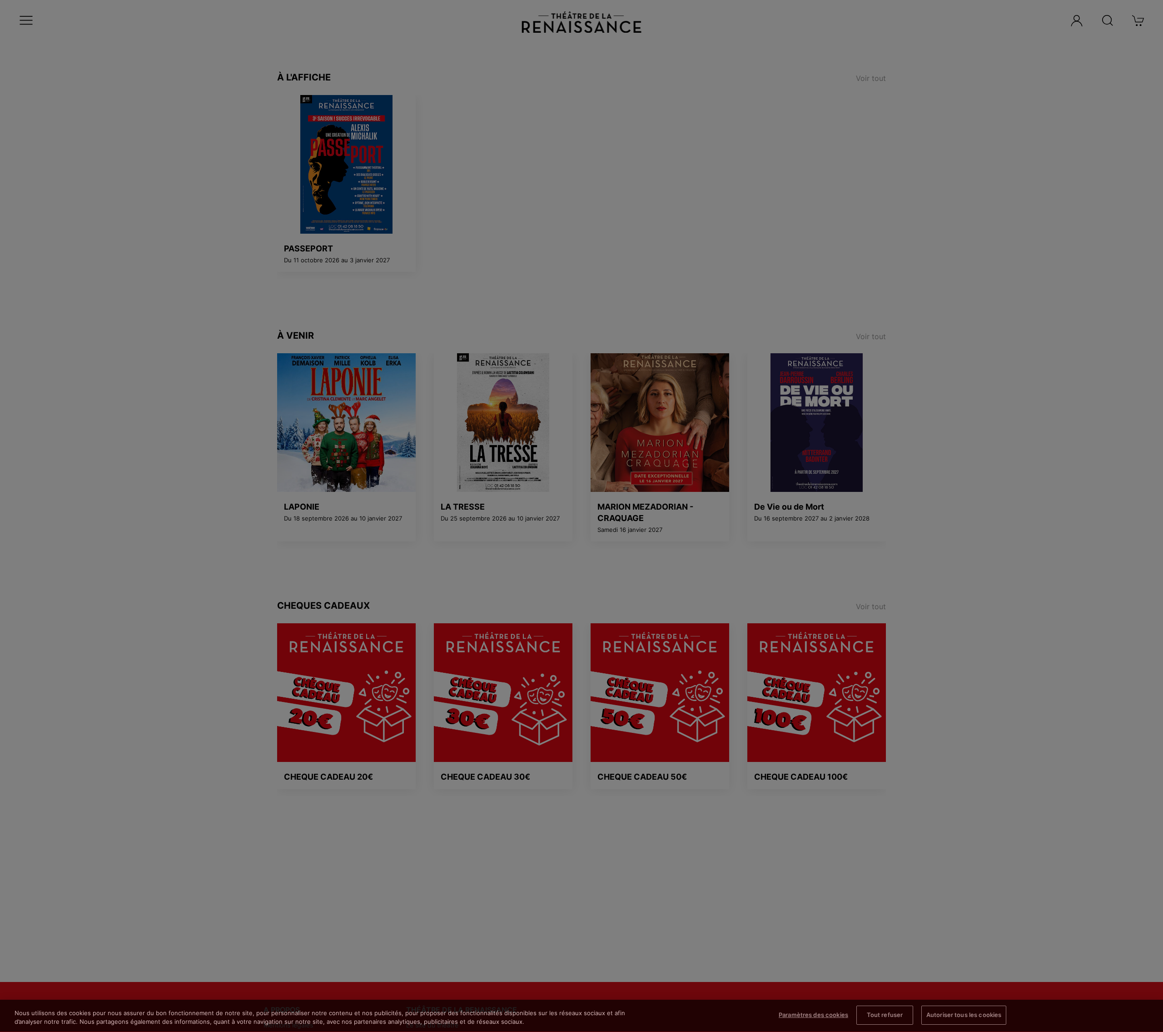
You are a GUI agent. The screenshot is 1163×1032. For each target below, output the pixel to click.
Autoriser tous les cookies (963, 1014)
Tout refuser (885, 1014)
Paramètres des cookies (813, 1014)
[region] (581, 1016)
